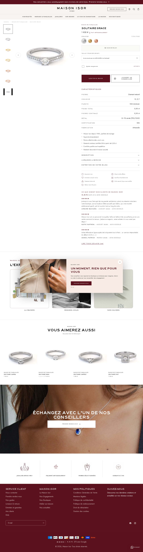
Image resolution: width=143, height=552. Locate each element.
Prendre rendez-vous (81, 283)
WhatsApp (137, 547)
